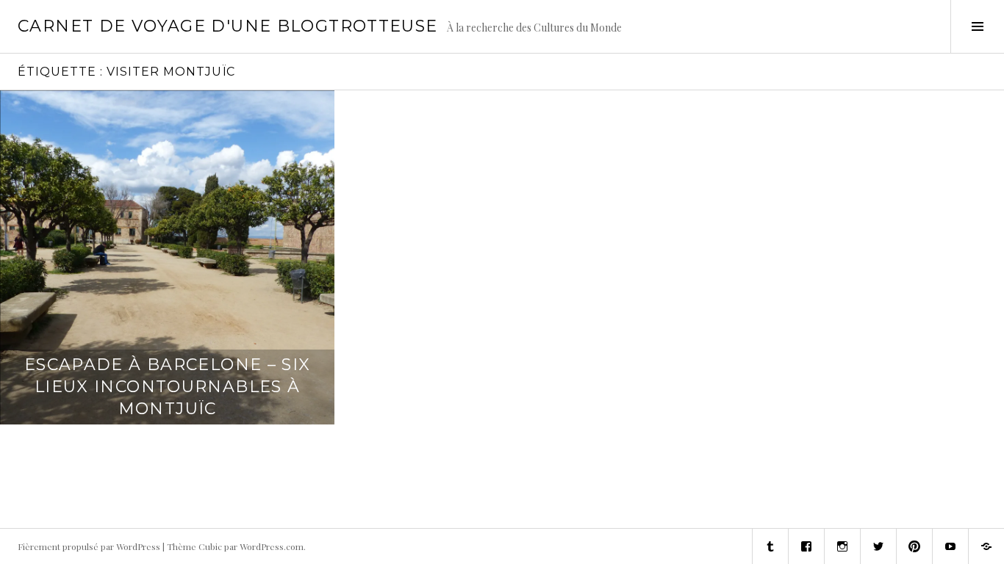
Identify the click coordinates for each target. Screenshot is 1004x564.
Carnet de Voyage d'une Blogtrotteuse (228, 26)
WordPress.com (272, 546)
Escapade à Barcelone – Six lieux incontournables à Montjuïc (167, 387)
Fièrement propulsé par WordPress (89, 546)
